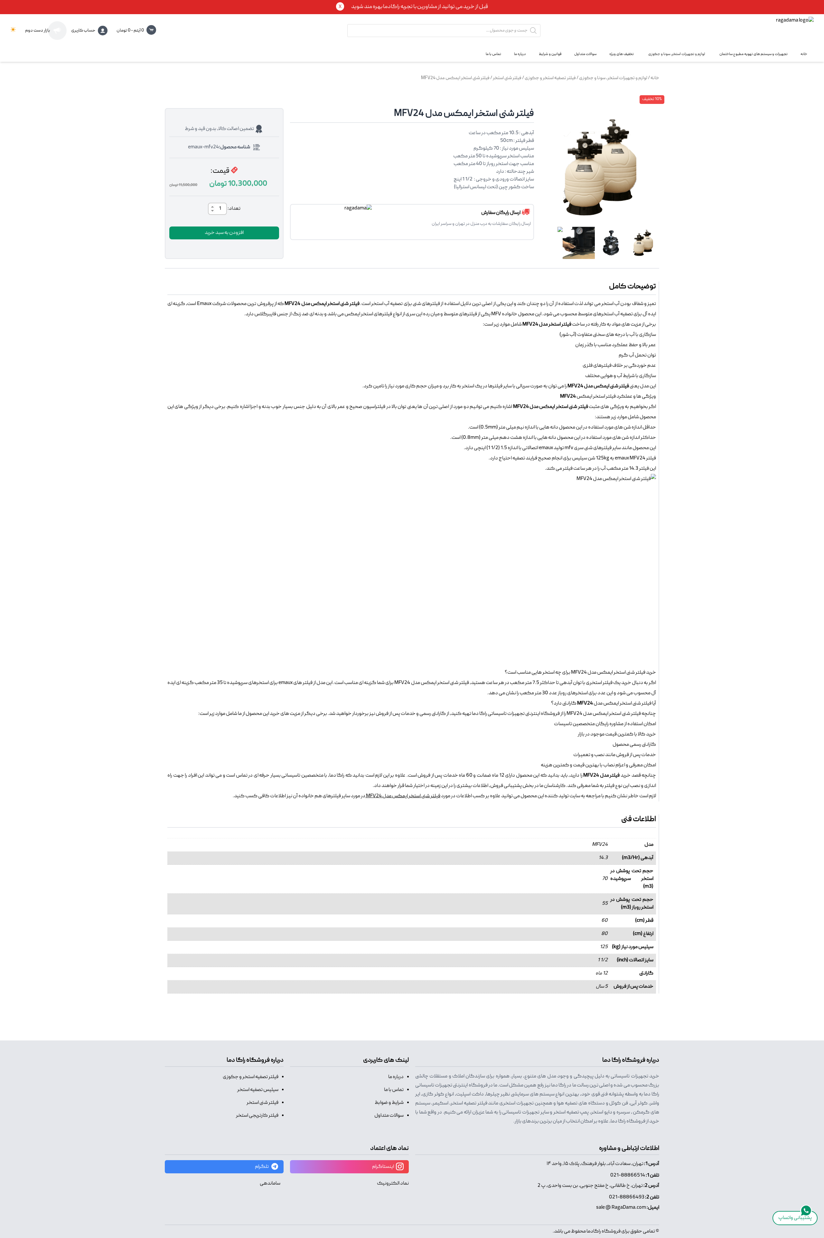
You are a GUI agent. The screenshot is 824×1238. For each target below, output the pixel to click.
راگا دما (479, 713)
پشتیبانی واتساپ (795, 1218)
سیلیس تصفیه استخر (257, 1090)
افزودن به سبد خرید (224, 232)
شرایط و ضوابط (389, 1102)
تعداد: (233, 208)
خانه (655, 78)
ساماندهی (270, 1183)
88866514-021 (627, 1175)
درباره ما (396, 1077)
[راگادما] (772, 30)
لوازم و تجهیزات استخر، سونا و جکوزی (613, 78)
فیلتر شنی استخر (507, 78)
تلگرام (262, 1166)
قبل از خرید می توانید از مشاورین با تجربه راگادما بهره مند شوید (419, 7)
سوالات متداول (389, 1115)
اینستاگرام (383, 1166)
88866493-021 (626, 1197)
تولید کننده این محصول (544, 796)
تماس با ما (394, 1090)
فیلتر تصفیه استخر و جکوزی (550, 78)
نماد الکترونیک (393, 1183)
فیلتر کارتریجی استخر (257, 1115)
